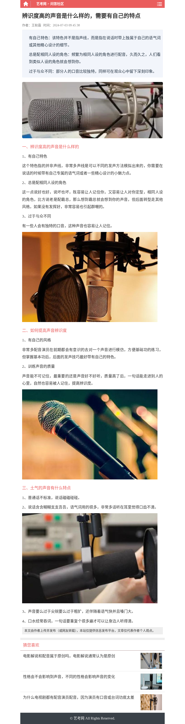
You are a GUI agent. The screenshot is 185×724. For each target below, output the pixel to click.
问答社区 (57, 4)
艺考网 (41, 4)
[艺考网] (25, 4)
